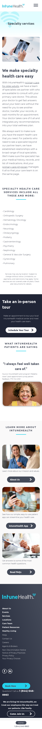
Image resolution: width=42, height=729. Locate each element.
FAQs (4, 635)
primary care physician (15, 167)
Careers (5, 642)
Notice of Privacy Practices (13, 653)
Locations (6, 620)
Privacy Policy (8, 656)
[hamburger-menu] (36, 5)
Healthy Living (9, 631)
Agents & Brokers (9, 646)
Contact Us (7, 639)
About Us (6, 609)
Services (6, 616)
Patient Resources (10, 627)
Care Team (7, 623)
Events (5, 612)
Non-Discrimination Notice (14, 650)
